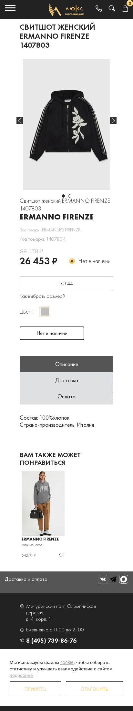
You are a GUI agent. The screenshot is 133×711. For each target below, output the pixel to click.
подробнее (21, 675)
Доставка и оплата (26, 579)
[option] (66, 124)
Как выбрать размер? (42, 296)
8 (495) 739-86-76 (51, 640)
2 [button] (69, 196)
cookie (67, 662)
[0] (125, 9)
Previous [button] (19, 120)
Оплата (66, 396)
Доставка (66, 380)
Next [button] (113, 120)
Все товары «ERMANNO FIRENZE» (51, 230)
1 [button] (63, 196)
